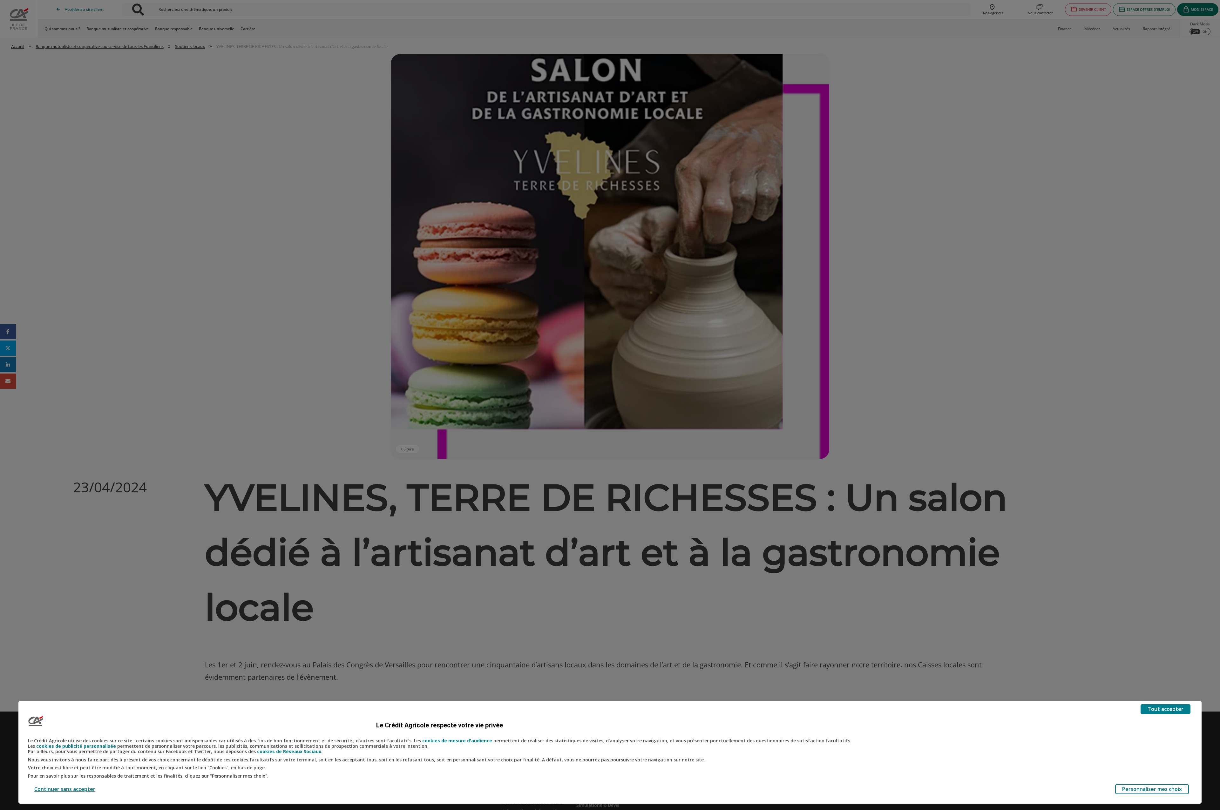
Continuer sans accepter (64, 789)
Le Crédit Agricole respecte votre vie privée (439, 725)
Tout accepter (1165, 708)
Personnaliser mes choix (1152, 789)
